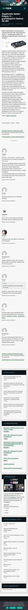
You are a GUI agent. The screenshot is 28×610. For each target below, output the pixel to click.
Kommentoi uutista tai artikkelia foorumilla (12, 130)
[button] (24, 8)
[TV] (3, 309)
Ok (7, 607)
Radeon (17, 123)
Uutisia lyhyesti (9, 372)
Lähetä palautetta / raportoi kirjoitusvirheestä (13, 136)
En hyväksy (12, 607)
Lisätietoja (19, 607)
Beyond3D (13, 115)
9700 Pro (4, 235)
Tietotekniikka (19, 23)
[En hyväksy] (26, 605)
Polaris (12, 123)
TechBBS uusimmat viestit (13, 519)
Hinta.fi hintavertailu (7, 589)
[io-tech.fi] (7, 8)
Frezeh (3, 279)
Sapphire (8, 115)
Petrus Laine (11, 23)
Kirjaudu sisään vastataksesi (8, 179)
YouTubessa (13, 497)
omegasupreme (6, 257)
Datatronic (11, 423)
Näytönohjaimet (6, 123)
